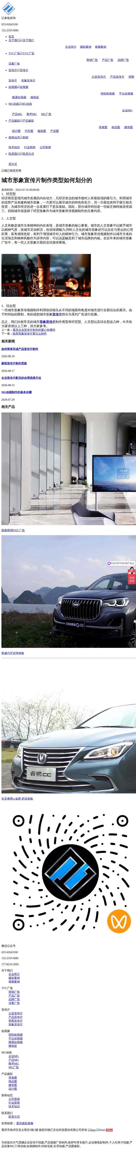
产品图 (54, 130)
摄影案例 (85, 46)
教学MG (32, 114)
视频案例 (100, 46)
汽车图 (29, 130)
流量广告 (14, 63)
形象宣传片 (28, 80)
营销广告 (92, 59)
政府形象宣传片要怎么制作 (30, 333)
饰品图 (116, 127)
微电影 (34, 97)
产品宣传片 (117, 76)
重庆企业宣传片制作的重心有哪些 (34, 329)
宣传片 (12, 70)
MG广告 (46, 114)
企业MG (127, 110)
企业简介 (70, 46)
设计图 (16, 130)
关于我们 (14, 40)
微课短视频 (19, 97)
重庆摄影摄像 (24, 1123)
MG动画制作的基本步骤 (16, 392)
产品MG (17, 114)
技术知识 (14, 147)
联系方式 (14, 1116)
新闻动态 (14, 137)
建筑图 (128, 127)
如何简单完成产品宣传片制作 (19, 348)
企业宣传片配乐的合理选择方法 (21, 377)
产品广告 (107, 59)
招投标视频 (108, 93)
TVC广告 (14, 53)
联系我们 (14, 153)
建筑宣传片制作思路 (14, 363)
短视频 (12, 87)
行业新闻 (29, 147)
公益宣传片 (99, 76)
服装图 (42, 130)
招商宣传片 (15, 1020)
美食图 (103, 127)
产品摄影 (14, 120)
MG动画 (13, 103)
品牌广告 (123, 59)
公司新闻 (45, 147)
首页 (11, 36)
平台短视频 (126, 93)
